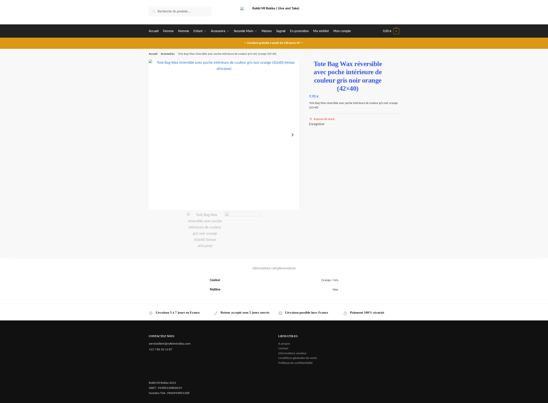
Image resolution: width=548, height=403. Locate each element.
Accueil (153, 54)
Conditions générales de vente (297, 358)
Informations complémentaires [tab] (274, 268)
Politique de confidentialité (295, 363)
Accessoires (167, 54)
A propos (284, 343)
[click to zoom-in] (224, 135)
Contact (283, 348)
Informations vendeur (292, 353)
